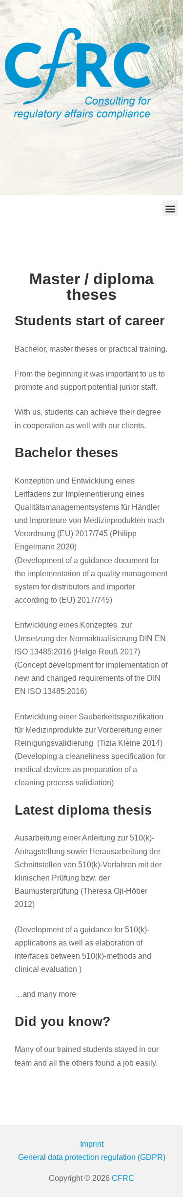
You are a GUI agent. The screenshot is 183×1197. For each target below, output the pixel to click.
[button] (170, 208)
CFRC (123, 1178)
